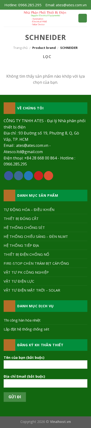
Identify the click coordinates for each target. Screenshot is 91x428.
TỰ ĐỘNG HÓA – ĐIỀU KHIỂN (29, 209)
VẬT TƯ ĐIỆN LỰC (19, 281)
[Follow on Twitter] (28, 175)
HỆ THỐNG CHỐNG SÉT (24, 227)
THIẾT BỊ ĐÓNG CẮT (21, 218)
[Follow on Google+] (48, 175)
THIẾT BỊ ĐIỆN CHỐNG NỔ (26, 254)
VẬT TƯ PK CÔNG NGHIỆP (26, 272)
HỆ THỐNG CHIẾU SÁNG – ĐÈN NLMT (36, 236)
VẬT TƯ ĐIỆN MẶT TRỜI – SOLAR (32, 290)
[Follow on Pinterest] (38, 175)
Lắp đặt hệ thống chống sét (26, 329)
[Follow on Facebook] (8, 175)
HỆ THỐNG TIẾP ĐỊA (21, 245)
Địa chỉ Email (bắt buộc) (24, 376)
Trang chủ (20, 47)
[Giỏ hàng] (82, 18)
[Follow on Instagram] (18, 175)
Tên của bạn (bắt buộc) (24, 357)
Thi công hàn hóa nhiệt (22, 320)
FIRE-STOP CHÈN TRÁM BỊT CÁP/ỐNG (36, 263)
